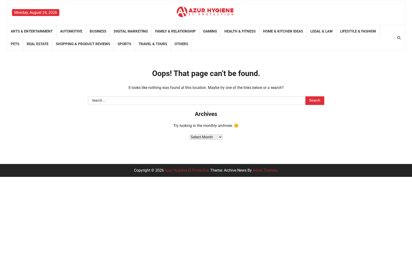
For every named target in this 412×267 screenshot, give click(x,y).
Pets (15, 44)
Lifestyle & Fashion (358, 31)
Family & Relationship (175, 31)
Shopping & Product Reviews (83, 44)
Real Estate (37, 44)
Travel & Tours (153, 44)
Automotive (71, 31)
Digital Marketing (131, 31)
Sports (124, 44)
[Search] (398, 37)
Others (181, 44)
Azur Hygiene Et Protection (187, 170)
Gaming (210, 31)
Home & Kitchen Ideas (283, 31)
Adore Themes (265, 170)
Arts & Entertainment (32, 31)
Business (98, 31)
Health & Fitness (240, 31)
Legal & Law (321, 31)
